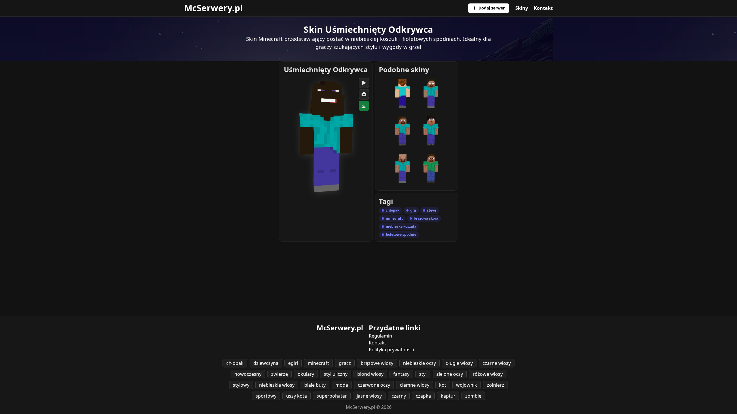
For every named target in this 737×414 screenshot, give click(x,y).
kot (442, 385)
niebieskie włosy (277, 385)
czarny (399, 396)
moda (341, 385)
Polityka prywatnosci (391, 349)
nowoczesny (247, 374)
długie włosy (459, 363)
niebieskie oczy (419, 363)
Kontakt (543, 8)
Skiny (521, 8)
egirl (293, 363)
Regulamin (380, 336)
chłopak (235, 363)
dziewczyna (265, 363)
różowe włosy (488, 374)
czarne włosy (497, 363)
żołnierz (495, 385)
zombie (473, 396)
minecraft (318, 363)
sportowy (266, 396)
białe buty (315, 385)
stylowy (241, 385)
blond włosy (370, 374)
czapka (423, 396)
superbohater (332, 396)
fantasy (401, 374)
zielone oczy (449, 374)
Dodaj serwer (491, 8)
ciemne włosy (414, 385)
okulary (306, 374)
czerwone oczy (374, 385)
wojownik (466, 385)
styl (423, 374)
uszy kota (296, 396)
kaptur (448, 396)
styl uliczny (335, 374)
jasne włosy (369, 396)
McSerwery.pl (213, 8)
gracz (345, 363)
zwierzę (279, 374)
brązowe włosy (377, 363)
